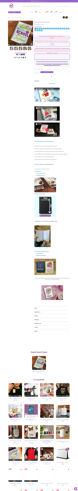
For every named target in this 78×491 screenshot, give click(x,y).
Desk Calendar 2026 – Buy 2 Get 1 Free (63, 463)
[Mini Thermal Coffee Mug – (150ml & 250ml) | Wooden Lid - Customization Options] (47, 432)
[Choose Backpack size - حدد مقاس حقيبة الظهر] (31, 411)
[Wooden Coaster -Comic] (47, 390)
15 (64, 28)
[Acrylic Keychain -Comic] (47, 454)
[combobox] (41, 6)
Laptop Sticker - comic (15, 462)
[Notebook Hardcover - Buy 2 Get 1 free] (47, 475)
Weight (35, 331)
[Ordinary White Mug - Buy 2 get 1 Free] (63, 432)
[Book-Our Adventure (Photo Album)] (47, 411)
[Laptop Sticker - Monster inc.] (31, 475)
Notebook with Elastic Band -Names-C (31, 441)
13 (60, 28)
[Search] (60, 6)
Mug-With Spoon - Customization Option (15, 441)
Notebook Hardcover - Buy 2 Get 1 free (47, 484)
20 (39, 30)
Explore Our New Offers (43, 1)
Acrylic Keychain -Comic (47, 462)
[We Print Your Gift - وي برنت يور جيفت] (11, 6)
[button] (64, 6)
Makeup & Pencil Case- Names (15, 419)
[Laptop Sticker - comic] (15, 454)
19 (37, 30)
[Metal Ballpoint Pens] (31, 390)
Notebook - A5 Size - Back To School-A (39, 371)
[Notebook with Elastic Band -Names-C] (31, 432)
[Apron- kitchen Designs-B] (63, 390)
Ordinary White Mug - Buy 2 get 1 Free (62, 441)
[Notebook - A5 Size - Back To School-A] (39, 363)
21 (41, 30)
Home (9, 17)
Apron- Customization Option (31, 462)
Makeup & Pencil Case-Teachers (62, 483)
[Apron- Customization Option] (31, 454)
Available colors (37, 323)
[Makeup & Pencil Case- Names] (15, 411)
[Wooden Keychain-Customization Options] (15, 390)
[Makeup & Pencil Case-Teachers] (63, 475)
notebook (40, 146)
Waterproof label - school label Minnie (15, 484)
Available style (37, 312)
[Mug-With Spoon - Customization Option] (15, 432)
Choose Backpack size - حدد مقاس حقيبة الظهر (31, 420)
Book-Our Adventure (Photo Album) (47, 419)
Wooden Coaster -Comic (46, 398)
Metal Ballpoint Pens (31, 398)
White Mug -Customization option (63, 419)
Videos (35, 308)
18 (35, 30)
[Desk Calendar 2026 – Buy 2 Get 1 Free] (63, 454)
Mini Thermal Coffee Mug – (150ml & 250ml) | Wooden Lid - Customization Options (47, 441)
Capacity (36, 327)
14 (62, 28)
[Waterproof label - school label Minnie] (15, 475)
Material (36, 315)
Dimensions (36, 319)
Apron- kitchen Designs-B (62, 398)
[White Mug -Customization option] (63, 411)
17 (68, 28)
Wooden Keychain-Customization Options (15, 399)
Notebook (36, 156)
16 (66, 28)
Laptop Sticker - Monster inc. (31, 483)
